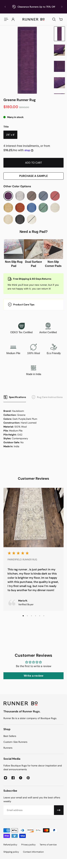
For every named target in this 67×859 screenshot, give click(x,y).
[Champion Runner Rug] (20, 196)
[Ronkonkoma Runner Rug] (55, 207)
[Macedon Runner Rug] (31, 207)
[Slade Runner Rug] (8, 219)
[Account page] (13, 19)
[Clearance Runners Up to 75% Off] (33, 7)
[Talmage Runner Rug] (20, 219)
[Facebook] (13, 778)
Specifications (17, 397)
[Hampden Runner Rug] (8, 207)
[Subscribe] (59, 810)
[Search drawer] (54, 19)
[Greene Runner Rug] (8, 196)
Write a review (33, 675)
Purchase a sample (33, 176)
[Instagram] (5, 778)
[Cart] (60, 19)
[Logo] (33, 19)
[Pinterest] (28, 778)
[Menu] (6, 19)
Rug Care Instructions (50, 397)
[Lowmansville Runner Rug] (20, 207)
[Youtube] (20, 778)
